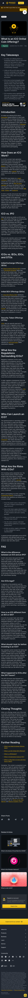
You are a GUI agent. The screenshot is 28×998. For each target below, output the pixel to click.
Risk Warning (9, 990)
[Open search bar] (16, 3)
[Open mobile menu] (26, 3)
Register (21, 3)
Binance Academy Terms (19, 990)
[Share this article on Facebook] (9, 819)
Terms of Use (4, 990)
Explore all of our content (13, 921)
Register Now (14, 906)
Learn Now (23, 9)
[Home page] (10, 3)
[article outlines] (25, 12)
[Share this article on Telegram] (15, 819)
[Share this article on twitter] (2, 819)
